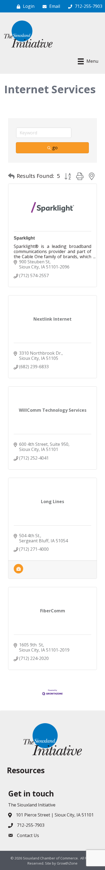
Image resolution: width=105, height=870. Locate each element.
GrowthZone (67, 863)
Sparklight (24, 238)
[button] (11, 176)
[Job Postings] (18, 572)
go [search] (55, 148)
